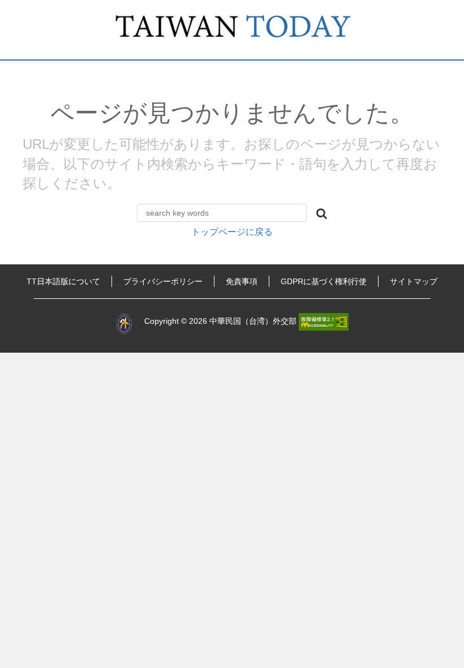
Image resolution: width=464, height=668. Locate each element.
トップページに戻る (232, 232)
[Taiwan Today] (232, 30)
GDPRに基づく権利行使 (324, 281)
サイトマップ (413, 281)
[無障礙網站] (324, 321)
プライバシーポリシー (163, 281)
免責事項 (241, 281)
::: (12, 281)
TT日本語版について (63, 281)
